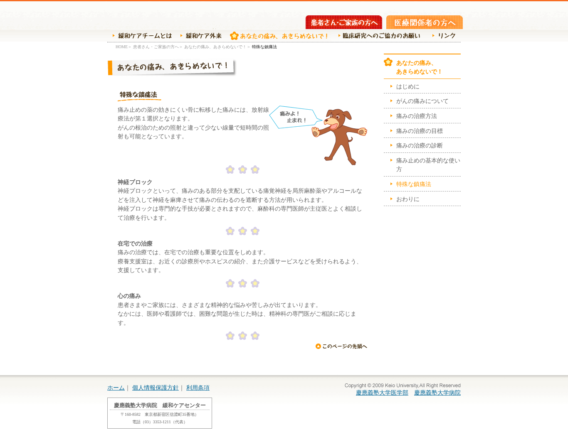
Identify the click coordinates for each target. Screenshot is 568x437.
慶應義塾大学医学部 (382, 392)
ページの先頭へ (341, 346)
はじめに (408, 86)
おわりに (408, 199)
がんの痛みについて (422, 101)
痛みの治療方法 (416, 116)
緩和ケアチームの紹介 (139, 35)
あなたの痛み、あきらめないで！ (276, 35)
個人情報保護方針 (155, 387)
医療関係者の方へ (424, 22)
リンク (441, 35)
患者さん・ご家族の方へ (344, 22)
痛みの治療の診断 (419, 145)
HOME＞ (124, 46)
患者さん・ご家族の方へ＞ (158, 46)
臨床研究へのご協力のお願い (377, 35)
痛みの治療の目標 (419, 131)
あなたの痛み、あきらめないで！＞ (217, 46)
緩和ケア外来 (199, 35)
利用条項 (198, 387)
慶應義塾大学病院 (437, 392)
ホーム (116, 387)
